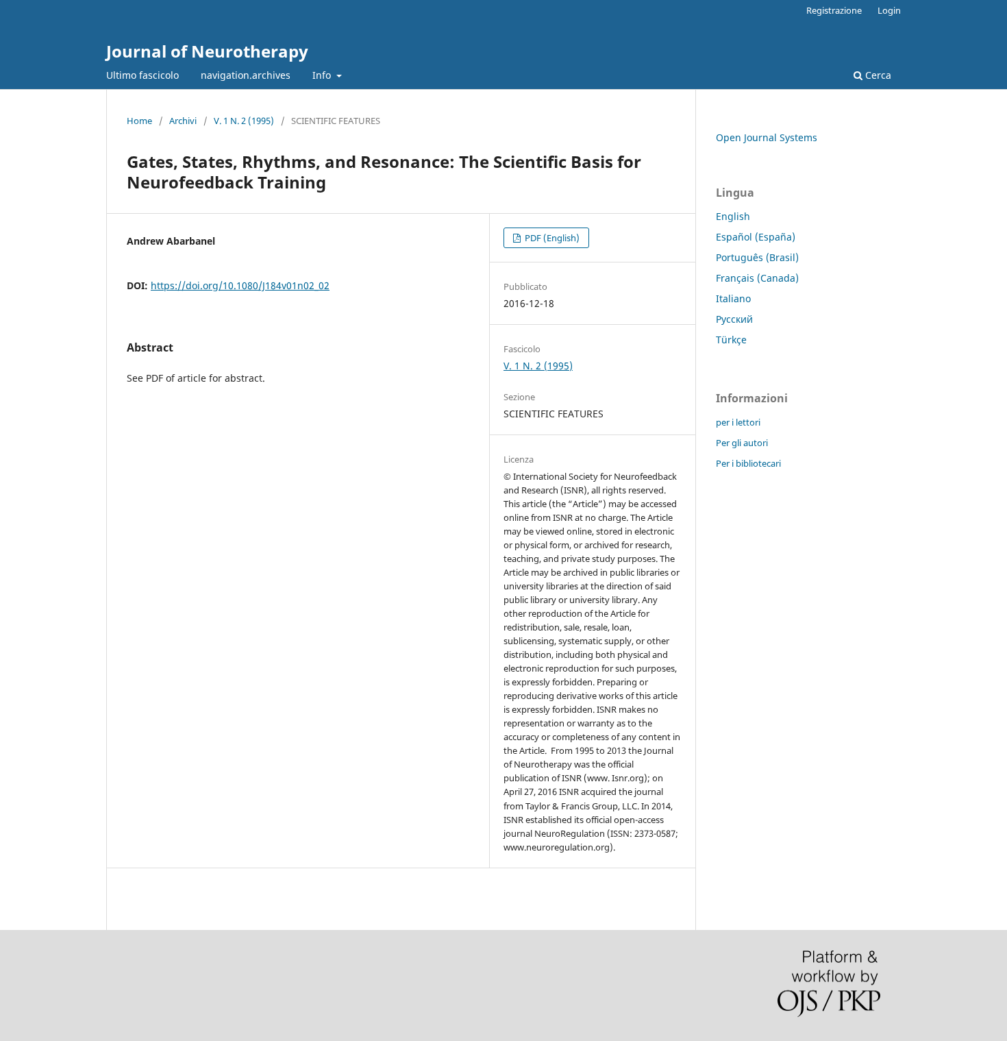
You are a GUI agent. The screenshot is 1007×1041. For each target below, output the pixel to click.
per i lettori (738, 422)
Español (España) (755, 236)
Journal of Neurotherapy (207, 51)
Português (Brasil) (757, 257)
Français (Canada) (757, 277)
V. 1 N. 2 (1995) (244, 120)
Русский (734, 319)
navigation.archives (245, 75)
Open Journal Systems (766, 137)
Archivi (183, 120)
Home (139, 120)
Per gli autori (742, 443)
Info (323, 75)
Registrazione (834, 10)
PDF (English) (551, 238)
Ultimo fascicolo (142, 75)
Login (889, 10)
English (733, 216)
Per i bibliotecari (748, 463)
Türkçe (731, 339)
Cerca (876, 75)
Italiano (733, 298)
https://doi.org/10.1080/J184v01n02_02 (240, 285)
